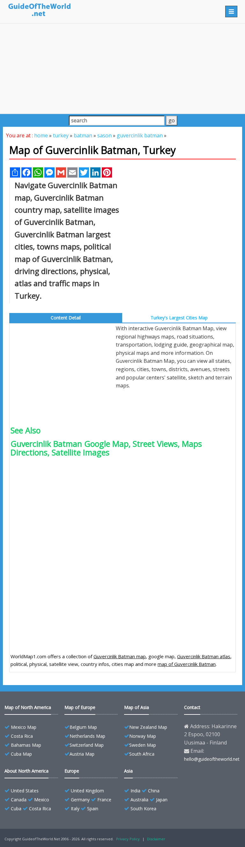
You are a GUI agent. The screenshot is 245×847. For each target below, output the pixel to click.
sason (104, 135)
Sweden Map (142, 745)
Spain (92, 808)
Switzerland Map (87, 745)
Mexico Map (23, 727)
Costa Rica (22, 736)
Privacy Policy (128, 838)
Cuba (16, 808)
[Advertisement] (122, 68)
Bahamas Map (26, 745)
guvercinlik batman (140, 135)
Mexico (41, 800)
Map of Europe (79, 707)
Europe (71, 771)
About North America (26, 771)
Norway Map (142, 736)
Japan (161, 800)
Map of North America (27, 707)
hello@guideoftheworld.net (212, 759)
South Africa (141, 754)
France (104, 800)
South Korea (143, 808)
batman (83, 135)
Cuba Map (21, 754)
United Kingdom (87, 791)
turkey (61, 135)
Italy (75, 808)
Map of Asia (136, 707)
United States (25, 791)
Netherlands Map (87, 736)
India (135, 791)
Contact (192, 707)
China (154, 791)
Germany (80, 800)
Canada (18, 800)
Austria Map (82, 754)
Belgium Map (83, 727)
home (41, 135)
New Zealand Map (148, 727)
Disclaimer (156, 838)
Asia (128, 771)
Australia (139, 800)
